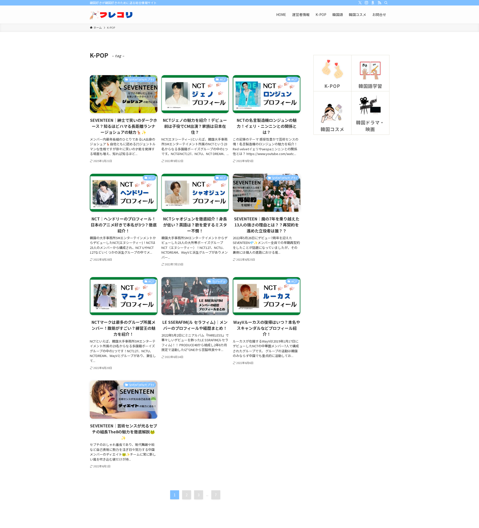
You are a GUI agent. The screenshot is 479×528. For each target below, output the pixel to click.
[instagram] (366, 2)
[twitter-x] (360, 2)
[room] (373, 2)
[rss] (379, 2)
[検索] (386, 2)
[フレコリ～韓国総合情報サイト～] (112, 14)
